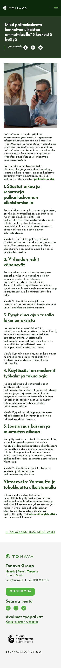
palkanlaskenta (44, 179)
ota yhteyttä (20, 591)
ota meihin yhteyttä (42, 514)
